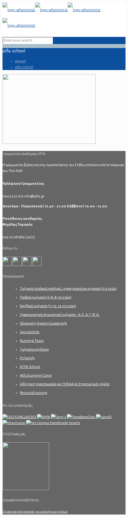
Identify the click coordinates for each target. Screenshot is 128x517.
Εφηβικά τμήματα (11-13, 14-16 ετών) (48, 306)
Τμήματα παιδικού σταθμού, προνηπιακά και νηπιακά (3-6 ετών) (68, 289)
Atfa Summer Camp (36, 375)
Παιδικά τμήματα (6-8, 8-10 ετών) (45, 297)
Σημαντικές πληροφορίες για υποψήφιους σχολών (34, 511)
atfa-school (24, 67)
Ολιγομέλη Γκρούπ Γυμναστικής (43, 323)
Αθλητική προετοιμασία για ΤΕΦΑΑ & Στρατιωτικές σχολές (65, 384)
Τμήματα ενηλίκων (34, 349)
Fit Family (27, 358)
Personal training (33, 393)
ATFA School (30, 367)
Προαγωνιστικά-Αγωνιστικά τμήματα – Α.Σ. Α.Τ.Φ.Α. (60, 315)
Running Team (32, 341)
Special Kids (29, 332)
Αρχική (20, 61)
